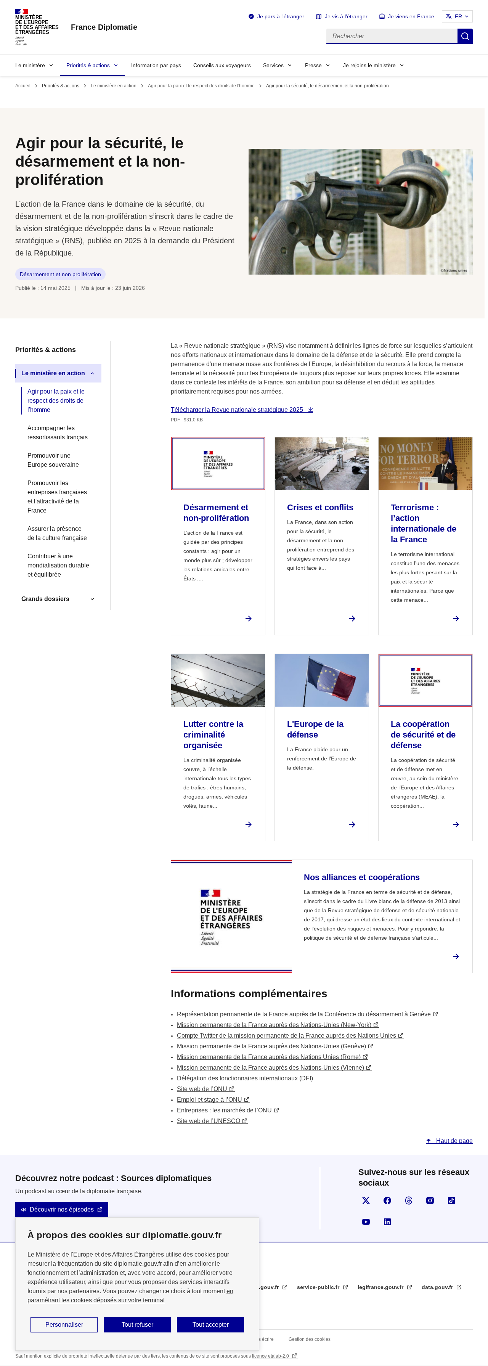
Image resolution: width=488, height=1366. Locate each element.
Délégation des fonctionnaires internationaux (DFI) (245, 1078)
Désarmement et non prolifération (60, 274)
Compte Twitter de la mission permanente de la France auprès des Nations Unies (286, 1035)
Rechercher (465, 36)
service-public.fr (319, 1287)
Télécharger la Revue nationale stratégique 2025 (238, 410)
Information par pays (156, 65)
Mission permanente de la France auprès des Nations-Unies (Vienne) (270, 1067)
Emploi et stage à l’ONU (209, 1099)
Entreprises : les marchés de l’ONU (224, 1110)
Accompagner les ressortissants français (57, 432)
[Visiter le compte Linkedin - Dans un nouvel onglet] (387, 1221)
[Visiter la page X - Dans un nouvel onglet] (366, 1200)
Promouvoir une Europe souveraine (53, 460)
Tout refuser (137, 1324)
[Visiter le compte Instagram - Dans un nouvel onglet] (430, 1200)
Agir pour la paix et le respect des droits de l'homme (201, 85)
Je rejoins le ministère (369, 65)
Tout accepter (211, 1324)
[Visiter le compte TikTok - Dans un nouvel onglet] (451, 1200)
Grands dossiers (45, 599)
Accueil (22, 85)
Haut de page (454, 1141)
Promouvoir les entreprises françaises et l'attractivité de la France (57, 497)
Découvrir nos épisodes (62, 1209)
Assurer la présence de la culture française (57, 533)
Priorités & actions (88, 65)
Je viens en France (411, 16)
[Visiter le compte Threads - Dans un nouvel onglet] (408, 1200)
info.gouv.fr (264, 1287)
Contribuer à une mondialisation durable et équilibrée (58, 565)
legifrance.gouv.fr (381, 1287)
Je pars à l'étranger (280, 16)
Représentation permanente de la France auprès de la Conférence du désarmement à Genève (304, 1014)
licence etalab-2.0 (271, 1356)
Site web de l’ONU (202, 1089)
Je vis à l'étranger (346, 16)
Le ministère (30, 65)
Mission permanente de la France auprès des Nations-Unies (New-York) (274, 1025)
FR (458, 16)
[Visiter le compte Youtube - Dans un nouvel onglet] (366, 1221)
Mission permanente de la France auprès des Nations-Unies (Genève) (271, 1046)
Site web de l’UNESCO (208, 1121)
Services (273, 65)
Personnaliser (64, 1324)
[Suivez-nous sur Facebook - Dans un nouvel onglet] (387, 1200)
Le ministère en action (113, 85)
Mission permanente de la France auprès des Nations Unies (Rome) (269, 1057)
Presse (313, 65)
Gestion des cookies (310, 1339)
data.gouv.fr (438, 1287)
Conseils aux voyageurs (222, 65)
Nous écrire (262, 1339)
